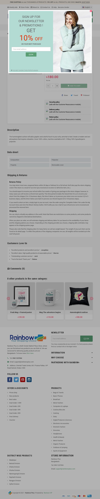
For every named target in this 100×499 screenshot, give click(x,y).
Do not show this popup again (25, 70)
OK (32, 54)
